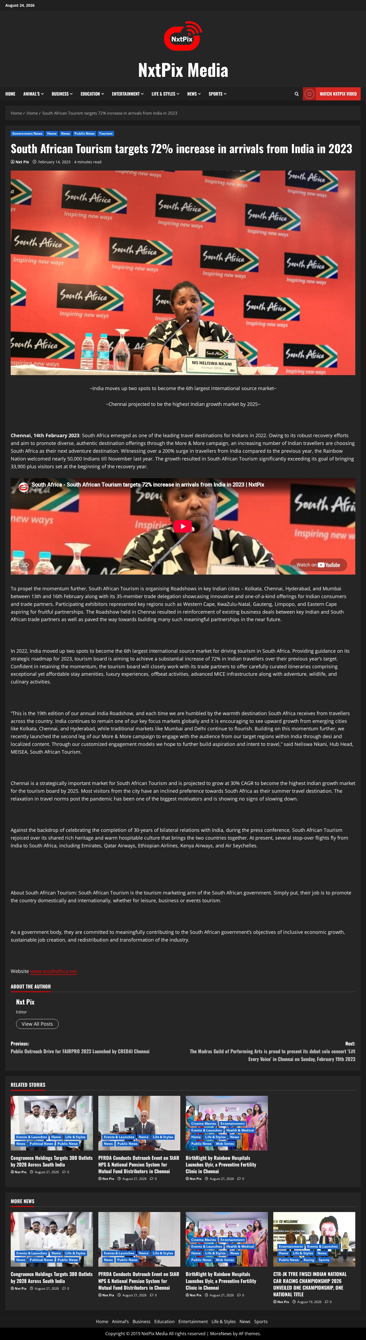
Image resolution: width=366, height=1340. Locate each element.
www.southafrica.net (53, 971)
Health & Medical (240, 1130)
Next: (272, 1051)
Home (10, 93)
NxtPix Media (183, 69)
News (192, 93)
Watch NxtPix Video (338, 93)
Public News (84, 133)
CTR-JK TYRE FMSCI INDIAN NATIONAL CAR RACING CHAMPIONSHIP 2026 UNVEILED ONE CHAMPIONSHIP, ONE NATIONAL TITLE (310, 1284)
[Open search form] (297, 94)
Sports (215, 93)
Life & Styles (163, 93)
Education (90, 93)
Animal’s (31, 93)
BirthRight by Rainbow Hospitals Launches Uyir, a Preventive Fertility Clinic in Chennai (221, 1164)
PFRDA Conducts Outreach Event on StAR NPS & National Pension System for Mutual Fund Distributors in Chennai (138, 1164)
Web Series (225, 1143)
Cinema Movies (203, 1123)
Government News (27, 133)
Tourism (106, 133)
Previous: (80, 1047)
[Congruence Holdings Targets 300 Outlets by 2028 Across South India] (52, 1123)
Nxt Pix (22, 161)
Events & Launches (31, 1137)
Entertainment (126, 93)
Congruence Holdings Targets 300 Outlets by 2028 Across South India (52, 1161)
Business (60, 93)
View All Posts (37, 1024)
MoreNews (221, 1334)
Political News (41, 1143)
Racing (309, 1260)
